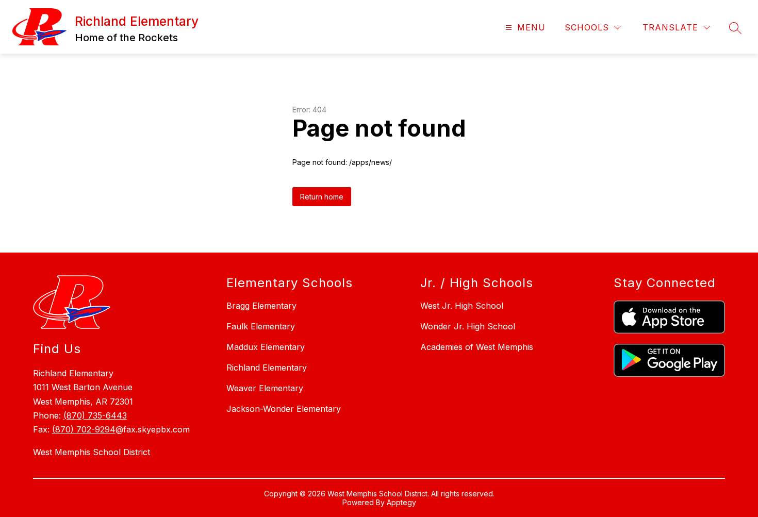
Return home (321, 196)
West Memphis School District (91, 452)
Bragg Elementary (261, 306)
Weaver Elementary (264, 388)
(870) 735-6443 (95, 415)
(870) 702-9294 (84, 429)
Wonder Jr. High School (467, 326)
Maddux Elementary (265, 347)
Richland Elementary (266, 367)
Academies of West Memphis (476, 347)
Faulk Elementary (260, 326)
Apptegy (401, 502)
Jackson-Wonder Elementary (283, 409)
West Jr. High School (461, 306)
